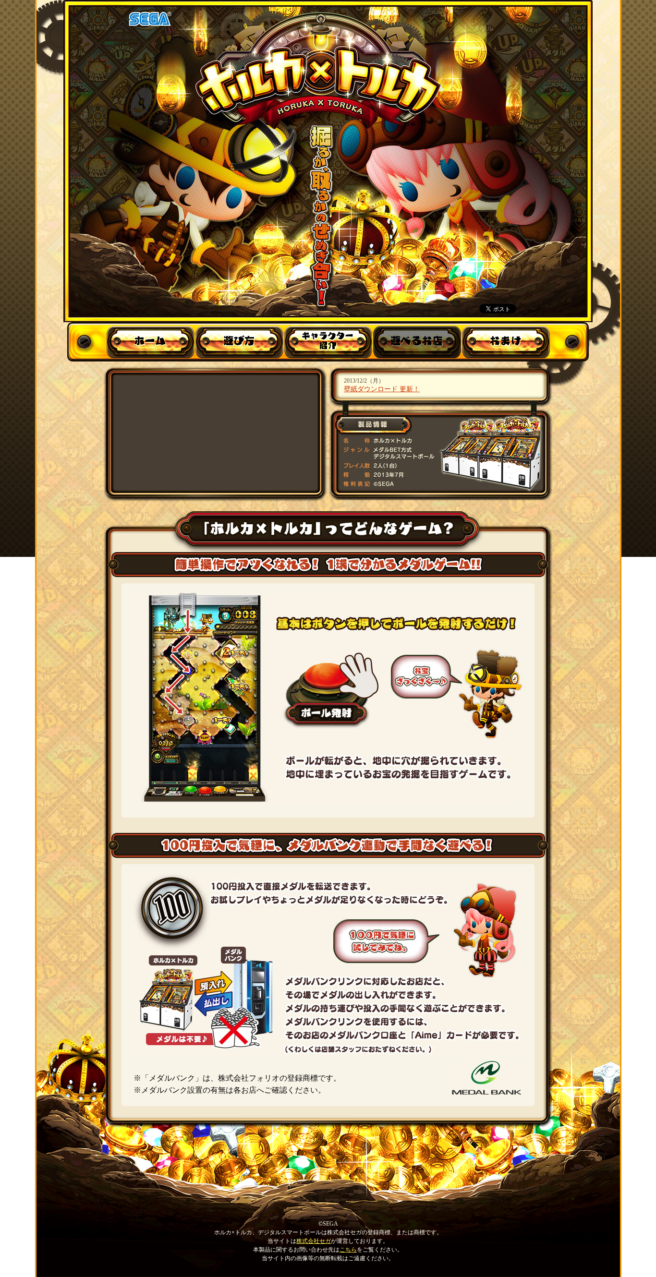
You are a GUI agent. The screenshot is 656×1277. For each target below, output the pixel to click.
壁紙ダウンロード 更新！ (382, 389)
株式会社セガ (313, 1241)
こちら (348, 1249)
